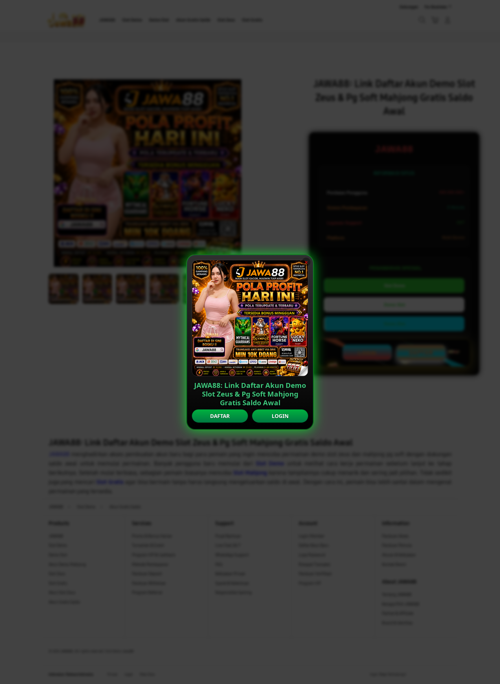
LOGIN (280, 415)
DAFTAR (220, 415)
